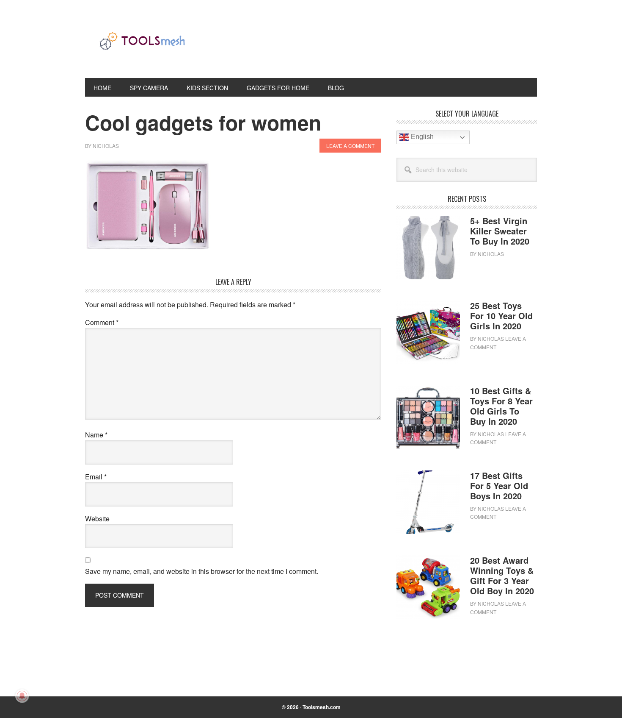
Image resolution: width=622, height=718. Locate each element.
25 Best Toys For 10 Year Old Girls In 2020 (501, 315)
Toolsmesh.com (322, 707)
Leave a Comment (350, 145)
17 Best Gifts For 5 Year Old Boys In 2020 (499, 485)
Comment (101, 322)
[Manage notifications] (22, 696)
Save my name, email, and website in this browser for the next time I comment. (201, 571)
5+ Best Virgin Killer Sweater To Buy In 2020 (499, 230)
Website (97, 518)
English (421, 136)
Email (96, 476)
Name (96, 435)
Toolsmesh (142, 46)
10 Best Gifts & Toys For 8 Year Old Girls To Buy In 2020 (501, 405)
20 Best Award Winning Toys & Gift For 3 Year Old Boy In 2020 (502, 575)
